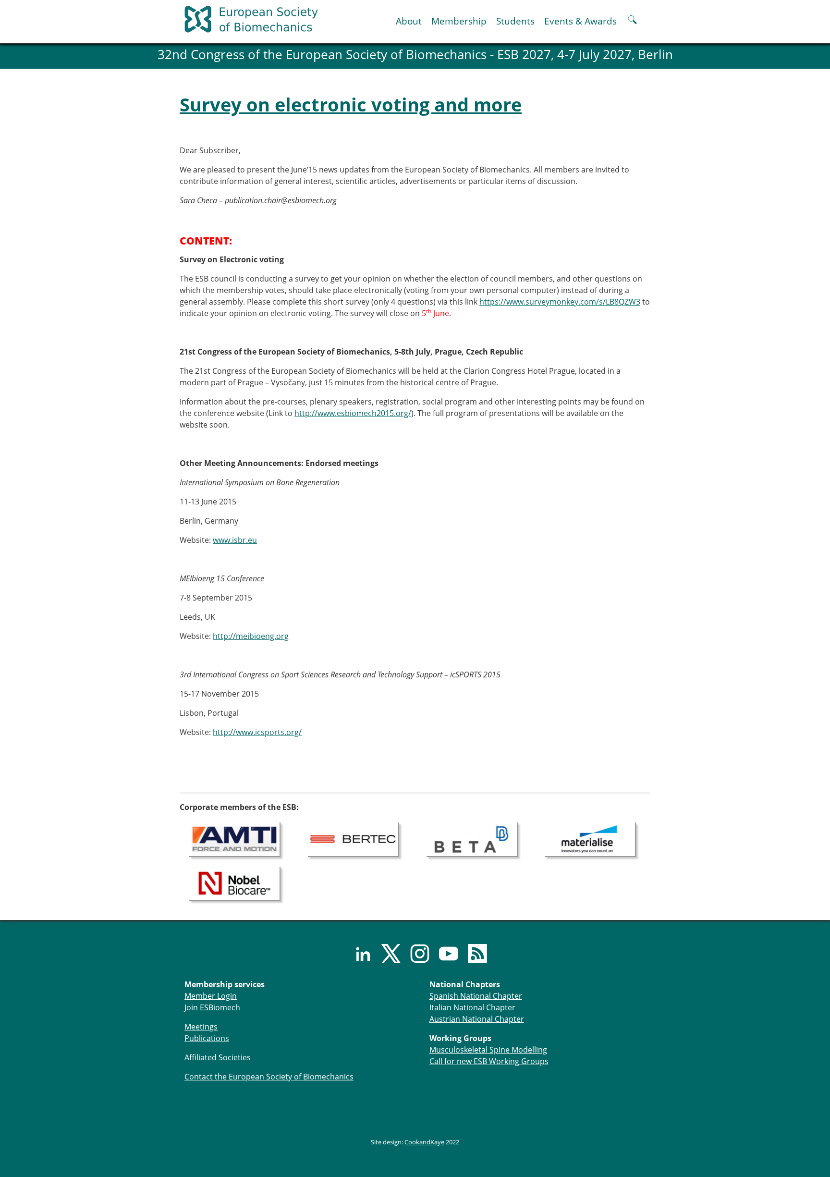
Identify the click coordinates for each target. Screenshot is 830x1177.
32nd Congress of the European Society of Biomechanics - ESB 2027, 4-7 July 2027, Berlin (415, 54)
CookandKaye (424, 1142)
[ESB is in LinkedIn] (357, 953)
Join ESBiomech (212, 1007)
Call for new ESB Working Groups (489, 1061)
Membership (459, 20)
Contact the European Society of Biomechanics (269, 1076)
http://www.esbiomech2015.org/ (352, 413)
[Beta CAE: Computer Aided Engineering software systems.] (472, 839)
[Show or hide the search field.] (632, 21)
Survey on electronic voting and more (351, 104)
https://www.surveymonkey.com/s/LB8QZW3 (559, 301)
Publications (206, 1038)
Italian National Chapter (472, 1007)
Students (515, 20)
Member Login (210, 996)
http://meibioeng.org (251, 636)
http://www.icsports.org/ (257, 732)
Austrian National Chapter (476, 1019)
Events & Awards (580, 20)
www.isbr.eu (235, 540)
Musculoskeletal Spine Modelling (488, 1049)
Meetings (201, 1026)
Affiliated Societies (217, 1057)
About (409, 20)
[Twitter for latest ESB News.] (386, 953)
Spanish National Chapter (475, 996)
